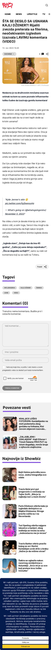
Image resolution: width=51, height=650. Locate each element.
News (19, 14)
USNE (6, 293)
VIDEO (16, 293)
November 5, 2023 (14, 214)
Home (8, 14)
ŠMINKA (39, 288)
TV (43, 14)
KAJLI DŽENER (26, 288)
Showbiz (8, 54)
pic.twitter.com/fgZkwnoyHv (19, 203)
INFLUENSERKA (9, 288)
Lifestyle (32, 14)
